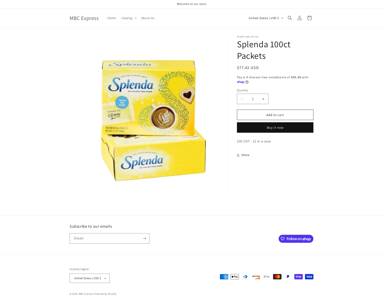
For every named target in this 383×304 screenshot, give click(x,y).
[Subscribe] (144, 238)
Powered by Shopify (105, 293)
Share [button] (245, 155)
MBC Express (86, 293)
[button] (129, 18)
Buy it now (275, 127)
